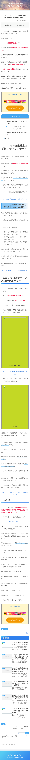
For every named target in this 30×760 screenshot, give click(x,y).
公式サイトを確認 (15, 606)
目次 (13, 116)
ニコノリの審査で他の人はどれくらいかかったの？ (16, 128)
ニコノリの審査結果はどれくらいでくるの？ (15, 123)
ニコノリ (5, 629)
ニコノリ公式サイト (15, 108)
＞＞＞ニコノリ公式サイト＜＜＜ (15, 522)
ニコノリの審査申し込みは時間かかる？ (15, 133)
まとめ (7, 138)
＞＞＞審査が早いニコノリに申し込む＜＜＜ (15, 199)
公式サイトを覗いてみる (15, 94)
